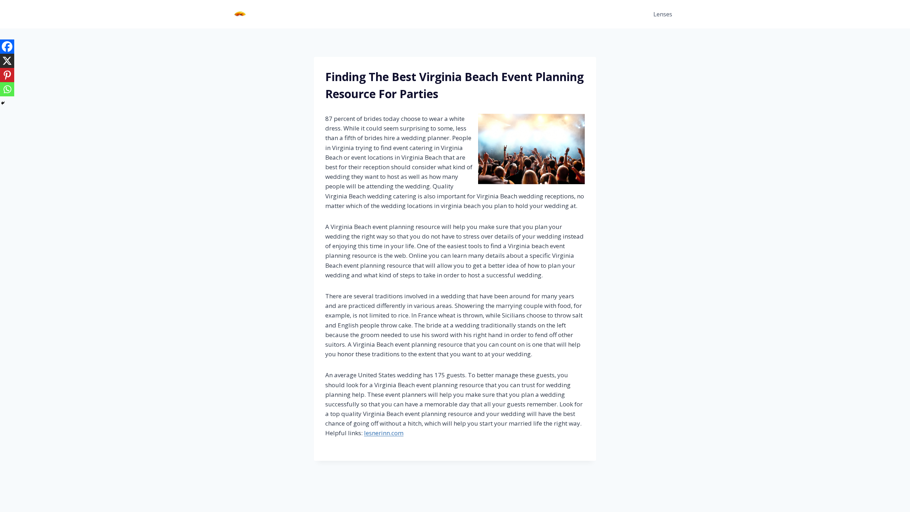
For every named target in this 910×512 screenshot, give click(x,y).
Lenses (662, 14)
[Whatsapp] (7, 89)
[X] (7, 61)
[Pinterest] (7, 75)
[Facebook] (7, 46)
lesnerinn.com (383, 433)
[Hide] (3, 103)
